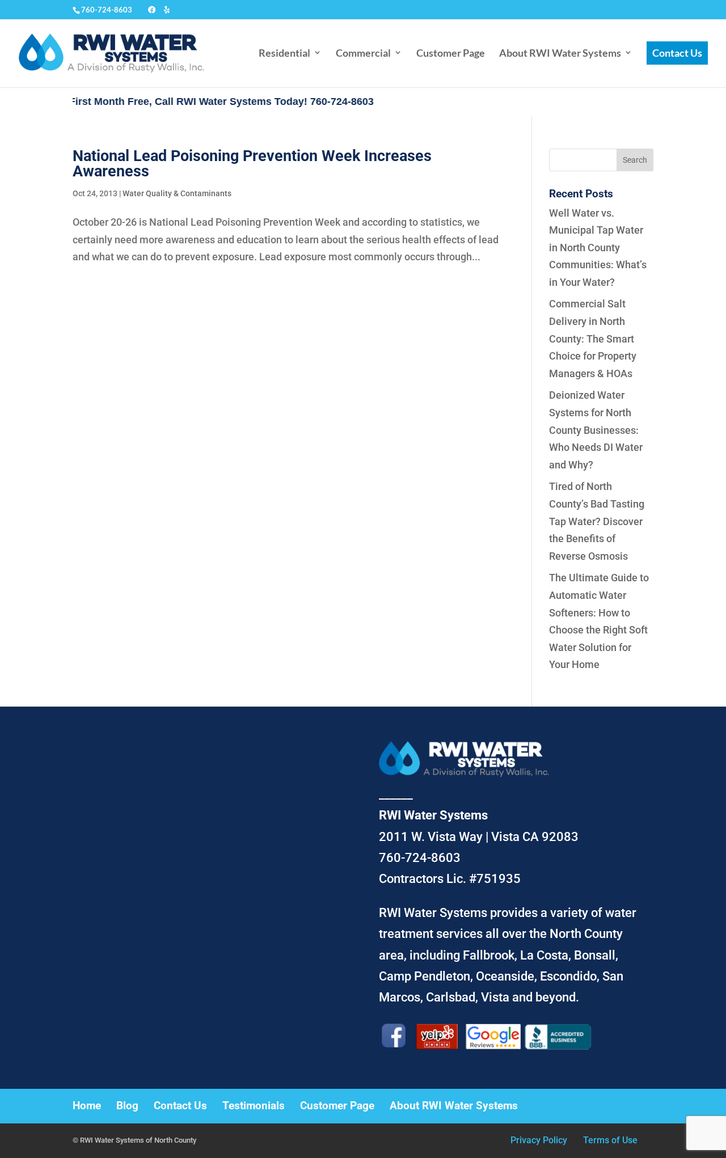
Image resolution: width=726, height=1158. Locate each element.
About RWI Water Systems (560, 53)
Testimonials (253, 1105)
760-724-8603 (106, 9)
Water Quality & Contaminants (177, 193)
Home (87, 1105)
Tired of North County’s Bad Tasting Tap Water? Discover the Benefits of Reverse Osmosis (596, 520)
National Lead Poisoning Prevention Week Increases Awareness (252, 163)
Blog (127, 1105)
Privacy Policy (538, 1140)
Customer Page (450, 53)
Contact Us (677, 53)
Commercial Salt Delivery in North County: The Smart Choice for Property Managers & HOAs (592, 338)
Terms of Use (610, 1140)
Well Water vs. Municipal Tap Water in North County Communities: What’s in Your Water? (598, 247)
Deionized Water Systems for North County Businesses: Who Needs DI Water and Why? (596, 429)
